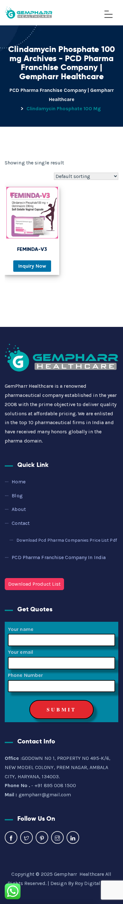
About (19, 509)
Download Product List (34, 584)
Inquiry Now (32, 266)
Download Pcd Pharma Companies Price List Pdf (66, 540)
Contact (21, 523)
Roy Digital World (95, 883)
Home (18, 482)
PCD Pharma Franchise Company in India (59, 557)
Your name (20, 629)
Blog (17, 496)
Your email (20, 652)
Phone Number (25, 675)
